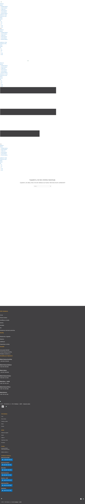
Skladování (2, 3)
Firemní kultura (3, 317)
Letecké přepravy (4, 71)
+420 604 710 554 (7, 475)
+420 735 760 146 (7, 480)
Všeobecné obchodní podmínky (7, 330)
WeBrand (16, 403)
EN (0, 20)
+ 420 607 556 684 (7, 469)
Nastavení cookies (26, 403)
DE (1, 50)
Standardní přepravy (4, 6)
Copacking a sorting (3, 16)
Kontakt (1, 18)
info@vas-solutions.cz (5, 353)
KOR (2, 27)
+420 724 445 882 (7, 485)
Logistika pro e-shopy (3, 14)
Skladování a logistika (5, 336)
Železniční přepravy (4, 13)
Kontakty (2, 325)
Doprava (1, 5)
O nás (1, 315)
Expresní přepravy (4, 149)
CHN (2, 25)
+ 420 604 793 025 (7, 459)
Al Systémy (3, 442)
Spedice (2, 435)
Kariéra (1, 17)
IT (1, 24)
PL (1, 21)
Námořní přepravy (4, 10)
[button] (42, 28)
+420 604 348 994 (7, 464)
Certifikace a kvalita (4, 320)
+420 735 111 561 (7, 490)
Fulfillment (2, 341)
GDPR (21, 403)
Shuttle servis (3, 9)
